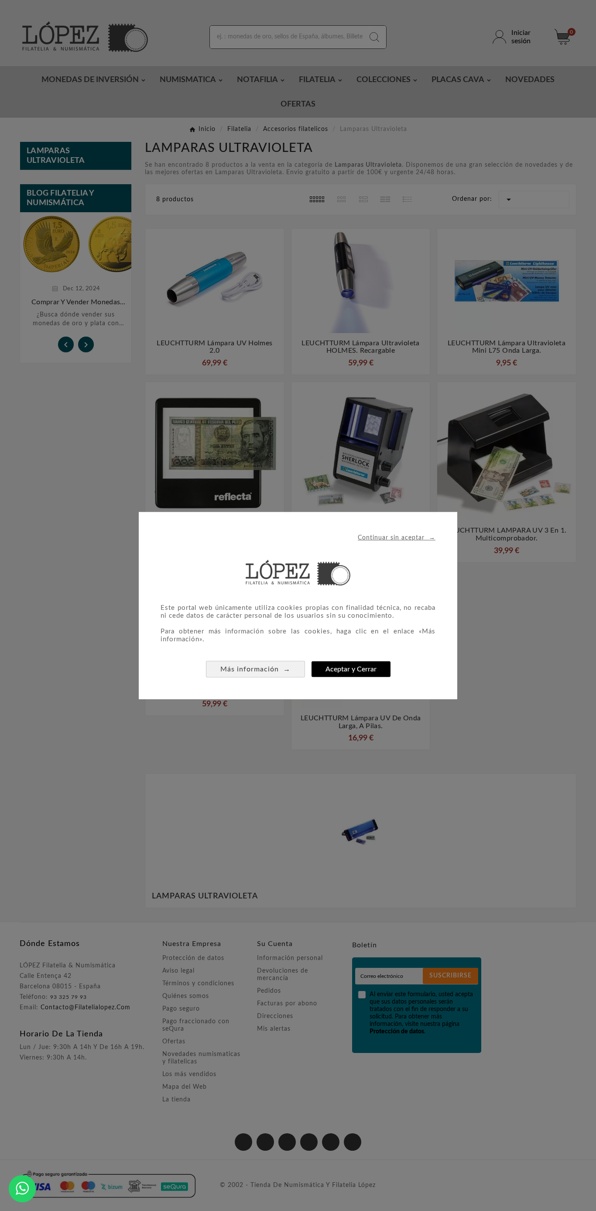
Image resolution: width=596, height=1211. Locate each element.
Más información (255, 668)
